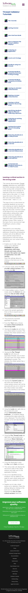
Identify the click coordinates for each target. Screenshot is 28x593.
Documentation (15, 556)
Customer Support (14, 545)
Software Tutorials (15, 576)
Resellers (15, 558)
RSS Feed (15, 573)
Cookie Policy (15, 571)
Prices (14, 548)
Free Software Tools (14, 566)
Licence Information (14, 550)
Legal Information (15, 584)
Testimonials (15, 561)
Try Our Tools (14, 523)
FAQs (15, 563)
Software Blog (15, 579)
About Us (15, 568)
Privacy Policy (15, 581)
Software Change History (15, 553)
